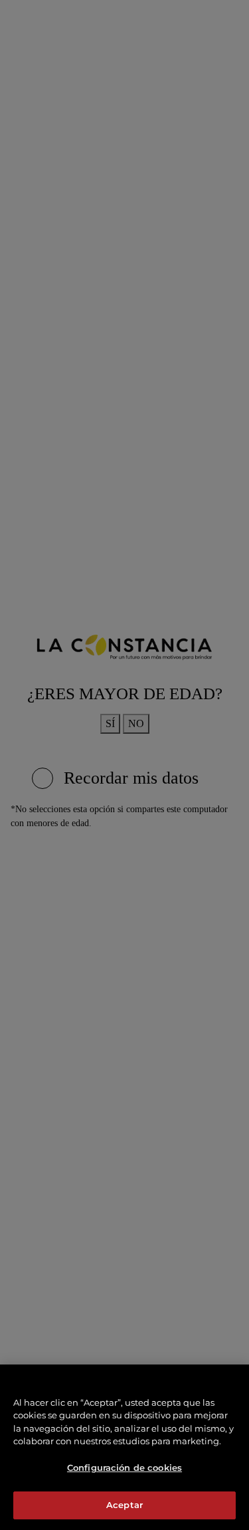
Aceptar (124, 1504)
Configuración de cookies (124, 1467)
